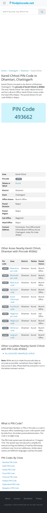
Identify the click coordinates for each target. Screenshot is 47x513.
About (7, 498)
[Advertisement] (23, 40)
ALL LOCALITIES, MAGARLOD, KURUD (20, 353)
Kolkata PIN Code (9, 481)
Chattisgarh (13, 71)
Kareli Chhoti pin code (14, 299)
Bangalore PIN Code (10, 488)
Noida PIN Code (8, 469)
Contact (17, 498)
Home (3, 71)
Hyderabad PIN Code (11, 484)
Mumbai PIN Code (9, 462)
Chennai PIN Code (9, 477)
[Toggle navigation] (4, 3)
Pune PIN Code (8, 473)
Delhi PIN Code (8, 466)
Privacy (39, 498)
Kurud (18, 183)
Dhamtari (25, 71)
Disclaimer (28, 498)
